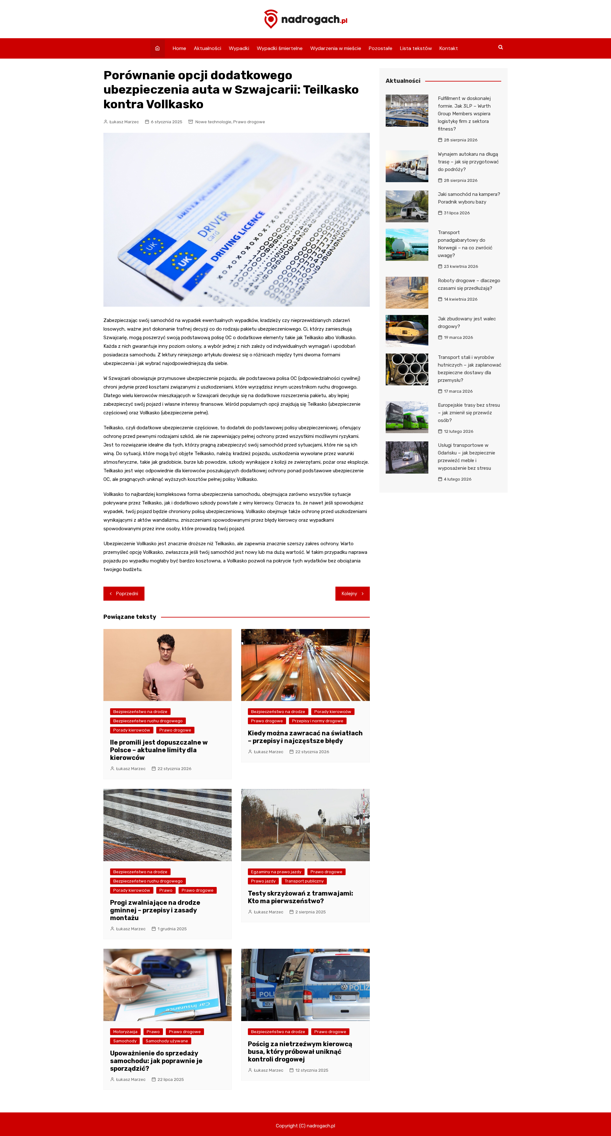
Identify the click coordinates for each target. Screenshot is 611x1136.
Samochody (125, 1041)
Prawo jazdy (263, 881)
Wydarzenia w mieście (335, 48)
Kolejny (349, 593)
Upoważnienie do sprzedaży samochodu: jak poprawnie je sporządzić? (156, 1060)
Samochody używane (167, 1041)
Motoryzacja (125, 1031)
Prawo (165, 890)
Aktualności (207, 48)
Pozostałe (380, 48)
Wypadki (239, 48)
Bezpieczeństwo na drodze (140, 711)
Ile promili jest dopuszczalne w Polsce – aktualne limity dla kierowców (159, 750)
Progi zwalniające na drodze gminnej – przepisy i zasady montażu (155, 910)
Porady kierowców (131, 730)
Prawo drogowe (249, 121)
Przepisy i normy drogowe (317, 720)
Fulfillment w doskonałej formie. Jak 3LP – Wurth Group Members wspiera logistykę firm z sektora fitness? (464, 114)
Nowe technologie (213, 121)
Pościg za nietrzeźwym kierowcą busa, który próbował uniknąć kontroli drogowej (300, 1051)
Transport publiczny (304, 881)
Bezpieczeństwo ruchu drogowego (148, 720)
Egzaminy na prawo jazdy (276, 871)
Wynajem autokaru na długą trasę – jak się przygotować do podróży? (468, 161)
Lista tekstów (416, 48)
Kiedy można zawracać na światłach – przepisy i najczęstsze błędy (305, 737)
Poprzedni (127, 593)
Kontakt (448, 48)
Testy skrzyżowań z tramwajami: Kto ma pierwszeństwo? (300, 897)
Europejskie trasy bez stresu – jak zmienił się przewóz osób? (469, 412)
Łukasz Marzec (124, 121)
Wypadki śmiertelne (280, 48)
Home (179, 48)
